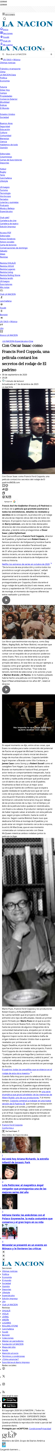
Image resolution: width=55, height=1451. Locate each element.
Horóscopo (5, 196)
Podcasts (4, 205)
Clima (2, 71)
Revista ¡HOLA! (7, 266)
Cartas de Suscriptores (11, 159)
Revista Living (6, 272)
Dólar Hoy (5, 90)
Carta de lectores (8, 244)
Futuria (3, 87)
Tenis (2, 175)
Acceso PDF (5, 232)
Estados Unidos (7, 114)
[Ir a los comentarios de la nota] (6, 485)
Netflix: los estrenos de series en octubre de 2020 (26, 564)
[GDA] (9, 1437)
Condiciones (35, 1428)
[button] (27, 191)
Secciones (8, 33)
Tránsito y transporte (10, 68)
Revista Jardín (6, 278)
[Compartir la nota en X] (6, 497)
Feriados (4, 199)
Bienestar (4, 138)
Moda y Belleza (7, 208)
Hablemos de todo (9, 144)
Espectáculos (21, 341)
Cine (30, 341)
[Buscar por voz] (51, 54)
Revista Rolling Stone (10, 275)
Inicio (5, 29)
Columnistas (6, 156)
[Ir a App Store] (9, 1407)
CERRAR (3, 2)
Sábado (3, 251)
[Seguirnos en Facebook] (3, 1369)
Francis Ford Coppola (12, 1125)
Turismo (4, 190)
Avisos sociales (7, 241)
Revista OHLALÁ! (8, 263)
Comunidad (5, 135)
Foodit (6, 37)
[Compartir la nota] (3, 489)
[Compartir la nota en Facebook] (3, 497)
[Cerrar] (43, 49)
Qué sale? (4, 217)
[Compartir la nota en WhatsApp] (6, 489)
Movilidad (4, 102)
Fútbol (3, 169)
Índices (3, 105)
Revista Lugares (7, 269)
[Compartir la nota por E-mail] (9, 497)
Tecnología (5, 193)
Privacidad (46, 1428)
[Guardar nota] (3, 485)
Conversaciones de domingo (14, 247)
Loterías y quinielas (9, 202)
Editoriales (5, 153)
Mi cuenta (8, 44)
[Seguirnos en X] (3, 1377)
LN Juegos (5, 187)
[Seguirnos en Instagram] (3, 1384)
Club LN (6, 41)
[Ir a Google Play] (9, 1401)
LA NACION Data (8, 74)
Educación (5, 129)
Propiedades (6, 96)
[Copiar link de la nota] (3, 493)
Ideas (2, 254)
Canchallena (6, 178)
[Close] (3, 1252)
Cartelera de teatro (9, 223)
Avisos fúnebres (7, 238)
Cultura (3, 132)
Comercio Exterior (9, 99)
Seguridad (5, 126)
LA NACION (8, 341)
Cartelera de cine (8, 220)
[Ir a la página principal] (27, 25)
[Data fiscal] (4, 1446)
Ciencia (3, 141)
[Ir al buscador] (4, 18)
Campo (3, 93)
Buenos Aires (6, 123)
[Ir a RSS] (3, 1392)
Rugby (3, 172)
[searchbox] (26, 54)
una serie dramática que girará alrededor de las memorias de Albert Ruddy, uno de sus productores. (27, 1094)
